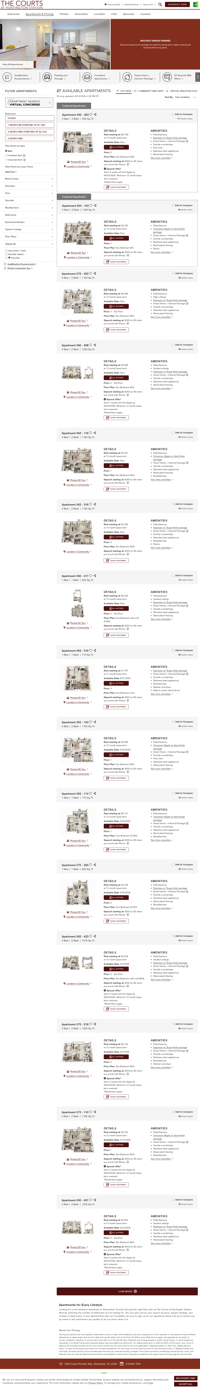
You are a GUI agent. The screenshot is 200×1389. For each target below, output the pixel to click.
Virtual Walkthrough (183, 91)
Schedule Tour (177, 4)
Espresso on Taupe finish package (170, 137)
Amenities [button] (10, 185)
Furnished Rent (15, 155)
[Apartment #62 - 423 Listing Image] (77, 964)
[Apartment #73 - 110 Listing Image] (77, 1140)
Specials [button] (9, 200)
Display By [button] (10, 243)
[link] (24, 155)
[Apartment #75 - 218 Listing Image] (77, 1052)
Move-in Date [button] (12, 178)
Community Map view (150, 91)
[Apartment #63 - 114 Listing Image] (77, 821)
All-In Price (117, 147)
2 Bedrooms (27, 131)
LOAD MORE (125, 1291)
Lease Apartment (118, 187)
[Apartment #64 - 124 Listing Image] (78, 233)
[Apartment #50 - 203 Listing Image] (78, 142)
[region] (100, 1381)
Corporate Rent (15, 159)
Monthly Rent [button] (12, 207)
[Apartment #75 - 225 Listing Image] (77, 892)
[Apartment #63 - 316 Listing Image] (77, 532)
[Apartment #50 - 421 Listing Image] (77, 1228)
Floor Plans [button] (10, 236)
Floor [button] (7, 193)
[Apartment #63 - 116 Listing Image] (77, 461)
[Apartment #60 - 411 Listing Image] (77, 603)
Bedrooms (10, 113)
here (150, 1382)
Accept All (185, 1384)
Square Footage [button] (13, 229)
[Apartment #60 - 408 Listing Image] (77, 373)
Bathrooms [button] (10, 214)
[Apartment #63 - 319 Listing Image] (77, 678)
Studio (12, 118)
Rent (10, 151)
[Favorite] (91, 113)
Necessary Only (185, 1378)
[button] (160, 4)
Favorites (114, 4)
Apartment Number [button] (15, 222)
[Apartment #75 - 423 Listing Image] (77, 301)
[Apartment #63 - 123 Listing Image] (77, 750)
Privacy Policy (95, 1382)
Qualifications (131, 4)
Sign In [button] (146, 4)
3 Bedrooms (15, 138)
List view (125, 91)
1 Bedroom (26, 125)
